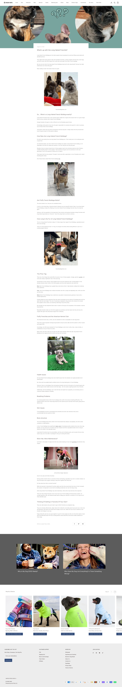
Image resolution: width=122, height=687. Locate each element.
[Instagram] (96, 652)
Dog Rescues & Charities (70, 654)
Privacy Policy (68, 665)
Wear (35, 2)
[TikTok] (102, 652)
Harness (40, 2)
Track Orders (42, 658)
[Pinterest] (99, 652)
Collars (46, 2)
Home (16, 2)
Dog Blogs (67, 663)
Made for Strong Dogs (14, 634)
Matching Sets (54, 2)
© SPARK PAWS (9, 681)
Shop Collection (40, 634)
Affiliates (41, 661)
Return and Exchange (44, 656)
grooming (74, 441)
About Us (67, 658)
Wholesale (67, 652)
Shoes (62, 2)
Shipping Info (42, 654)
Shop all (107, 591)
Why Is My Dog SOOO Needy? (28, 571)
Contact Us (67, 661)
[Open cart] (117, 2)
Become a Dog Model (70, 656)
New (22, 2)
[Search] (114, 2)
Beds (67, 2)
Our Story (91, 2)
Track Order (98, 2)
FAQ (40, 652)
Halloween (28, 2)
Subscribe (8, 660)
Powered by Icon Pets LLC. (12, 683)
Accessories (83, 2)
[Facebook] (93, 652)
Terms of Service (69, 667)
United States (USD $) (11, 678)
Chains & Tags (75, 2)
